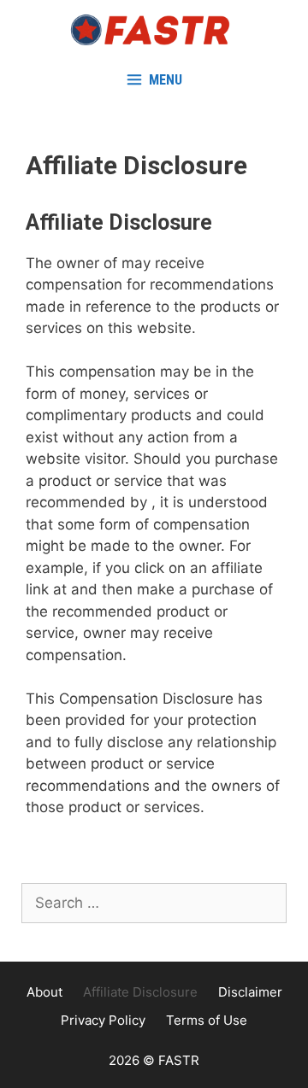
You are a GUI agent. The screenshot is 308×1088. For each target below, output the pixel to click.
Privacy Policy (103, 1020)
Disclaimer (250, 992)
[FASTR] (154, 29)
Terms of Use (206, 1020)
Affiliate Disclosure (140, 992)
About (44, 992)
